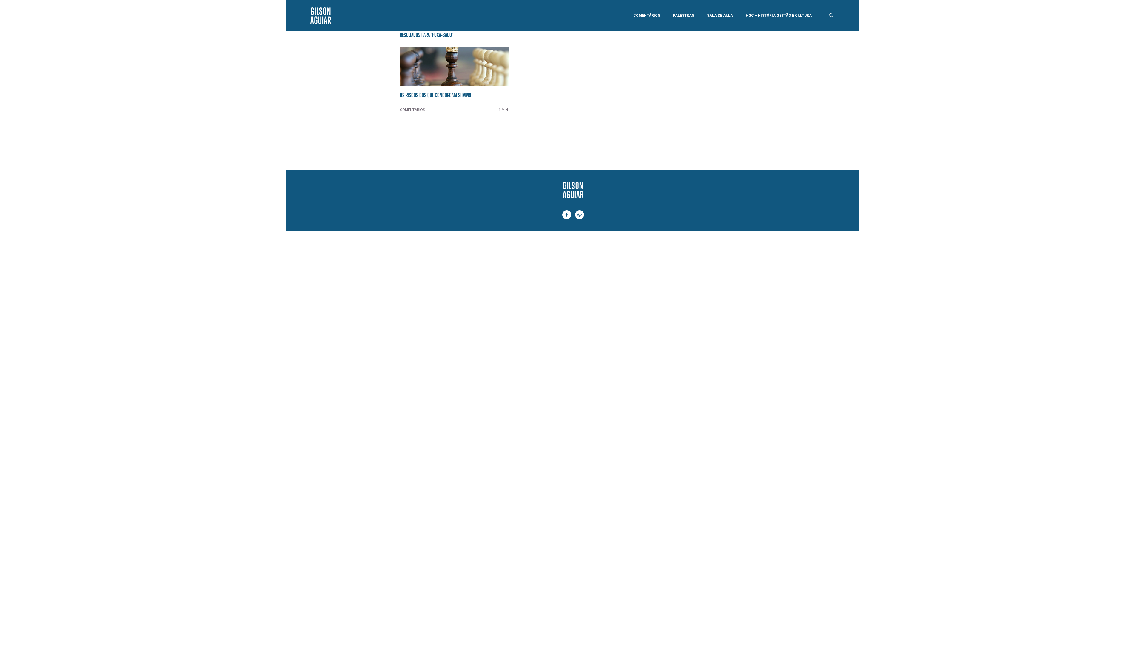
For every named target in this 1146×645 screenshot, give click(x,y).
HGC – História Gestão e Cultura (779, 15)
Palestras (683, 15)
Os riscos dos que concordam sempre (436, 95)
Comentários (646, 15)
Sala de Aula (720, 15)
